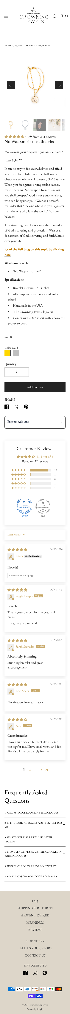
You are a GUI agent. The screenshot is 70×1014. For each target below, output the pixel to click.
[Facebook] (25, 972)
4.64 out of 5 (44, 456)
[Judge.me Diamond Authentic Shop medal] (24, 506)
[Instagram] (35, 972)
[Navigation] (5, 16)
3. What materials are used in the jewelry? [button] (28, 839)
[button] (11, 85)
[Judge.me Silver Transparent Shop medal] (42, 506)
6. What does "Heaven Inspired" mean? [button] (30, 876)
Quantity (10, 364)
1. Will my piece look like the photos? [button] (31, 812)
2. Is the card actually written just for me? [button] (33, 825)
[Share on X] (16, 407)
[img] (17, 550)
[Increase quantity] (24, 372)
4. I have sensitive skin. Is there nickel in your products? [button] (33, 853)
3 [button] (36, 770)
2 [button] (30, 770)
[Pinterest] (44, 972)
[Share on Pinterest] (26, 407)
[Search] (54, 16)
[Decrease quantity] (9, 372)
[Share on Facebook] (6, 407)
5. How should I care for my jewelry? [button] (30, 866)
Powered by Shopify (35, 1009)
